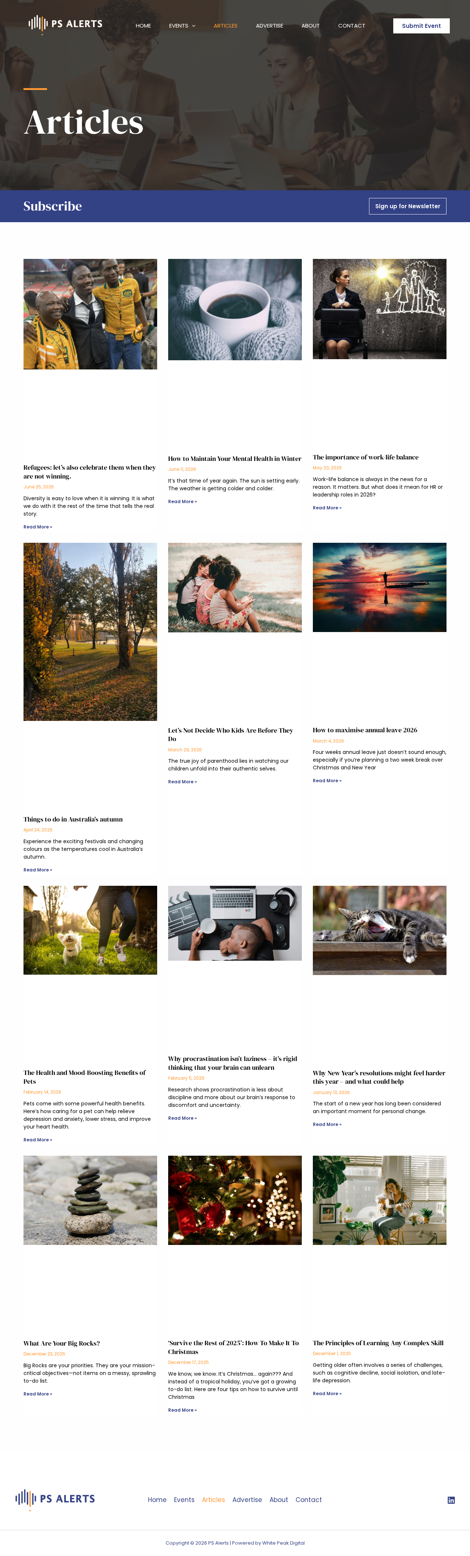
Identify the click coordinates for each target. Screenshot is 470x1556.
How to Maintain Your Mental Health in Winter (234, 458)
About (310, 25)
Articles (226, 25)
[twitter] (451, 1500)
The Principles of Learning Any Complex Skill (378, 1342)
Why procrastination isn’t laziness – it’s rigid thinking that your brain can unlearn (232, 1063)
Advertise (269, 25)
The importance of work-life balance (366, 457)
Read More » (38, 527)
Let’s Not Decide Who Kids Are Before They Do (230, 734)
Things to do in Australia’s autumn (73, 819)
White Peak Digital (283, 1542)
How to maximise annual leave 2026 (365, 729)
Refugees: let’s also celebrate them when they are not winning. (90, 471)
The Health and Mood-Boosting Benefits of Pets (84, 1077)
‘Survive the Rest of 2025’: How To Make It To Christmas (233, 1347)
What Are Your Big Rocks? (62, 1343)
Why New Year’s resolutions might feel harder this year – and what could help (379, 1077)
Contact (351, 25)
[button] (191, 26)
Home (143, 25)
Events (178, 25)
